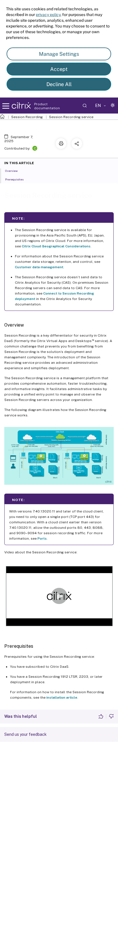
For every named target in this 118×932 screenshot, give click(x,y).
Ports (42, 538)
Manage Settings (59, 54)
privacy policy (48, 14)
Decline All (59, 84)
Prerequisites (14, 179)
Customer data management (39, 267)
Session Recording (27, 117)
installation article (61, 697)
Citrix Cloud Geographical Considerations (56, 246)
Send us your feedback (25, 734)
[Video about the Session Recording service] (59, 596)
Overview (11, 170)
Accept (59, 69)
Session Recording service (71, 117)
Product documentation (47, 106)
